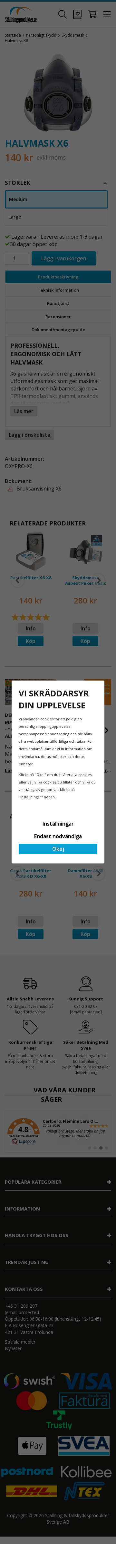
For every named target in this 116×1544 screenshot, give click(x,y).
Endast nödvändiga (58, 836)
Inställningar (58, 823)
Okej (58, 848)
